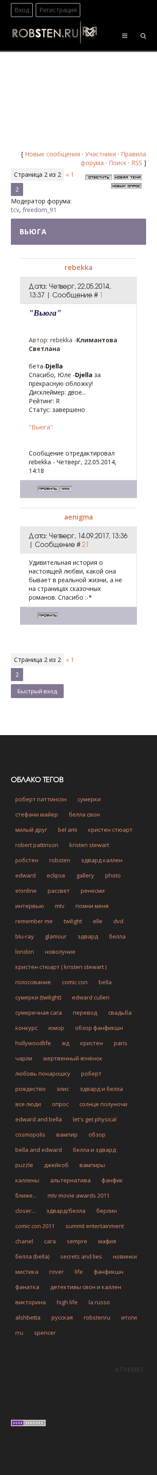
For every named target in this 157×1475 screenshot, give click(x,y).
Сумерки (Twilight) (38, 997)
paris (120, 1043)
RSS (136, 163)
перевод (85, 1012)
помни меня (92, 906)
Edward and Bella (38, 1119)
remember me (34, 921)
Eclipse (56, 875)
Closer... (25, 1211)
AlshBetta (28, 1317)
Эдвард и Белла (101, 1089)
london (24, 951)
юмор (56, 1028)
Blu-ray (24, 936)
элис (63, 1089)
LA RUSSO (99, 1302)
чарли (23, 1058)
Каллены (27, 1180)
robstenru (97, 1317)
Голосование (33, 982)
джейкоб (56, 1165)
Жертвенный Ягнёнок (72, 1058)
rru (19, 1333)
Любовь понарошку (42, 1073)
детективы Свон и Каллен (85, 1287)
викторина (30, 1302)
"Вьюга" (41, 427)
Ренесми (93, 890)
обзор (97, 1134)
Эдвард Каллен (102, 860)
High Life (67, 1302)
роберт (91, 1073)
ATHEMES (129, 1369)
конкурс (26, 1028)
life (79, 1272)
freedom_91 (40, 210)
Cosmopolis (30, 1134)
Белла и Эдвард (94, 1150)
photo (113, 875)
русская (62, 1317)
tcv (15, 210)
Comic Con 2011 (35, 1226)
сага (50, 1241)
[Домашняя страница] (66, 488)
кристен (91, 1043)
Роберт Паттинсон (41, 799)
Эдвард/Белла (65, 1211)
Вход (21, 10)
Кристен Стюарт (110, 830)
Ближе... (26, 1195)
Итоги (129, 1317)
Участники (100, 154)
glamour (56, 936)
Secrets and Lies (81, 1256)
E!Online (26, 890)
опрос (60, 1104)
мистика (26, 1272)
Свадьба (120, 1012)
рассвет (59, 890)
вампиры (92, 1165)
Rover (56, 1272)
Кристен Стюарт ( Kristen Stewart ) (60, 967)
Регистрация (58, 10)
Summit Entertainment (94, 1226)
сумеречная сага (38, 1012)
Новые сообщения (52, 154)
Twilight (73, 921)
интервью (29, 906)
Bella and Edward (38, 1150)
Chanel (24, 1241)
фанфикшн (108, 1272)
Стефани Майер (36, 814)
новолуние (60, 951)
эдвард (88, 936)
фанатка (27, 1287)
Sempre (77, 1241)
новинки (125, 1256)
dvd (118, 921)
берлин (106, 1211)
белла (117, 936)
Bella (105, 982)
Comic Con (75, 982)
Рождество (30, 1089)
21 (85, 544)
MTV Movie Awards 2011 (78, 1195)
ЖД (65, 1043)
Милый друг (31, 830)
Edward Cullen (90, 997)
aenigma (78, 517)
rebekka (78, 267)
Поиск (117, 163)
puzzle (24, 1165)
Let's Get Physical (94, 1119)
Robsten (59, 860)
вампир (67, 1134)
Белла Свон (84, 814)
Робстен (26, 860)
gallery (85, 875)
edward (25, 875)
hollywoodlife (33, 1043)
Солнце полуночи (103, 1104)
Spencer (45, 1333)
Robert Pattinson (36, 845)
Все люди (28, 1104)
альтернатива (70, 1180)
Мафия (107, 1241)
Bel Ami (67, 830)
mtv (60, 906)
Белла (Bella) (32, 1256)
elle (97, 921)
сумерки (89, 799)
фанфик (112, 1180)
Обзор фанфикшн (99, 1028)
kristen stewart (89, 845)
